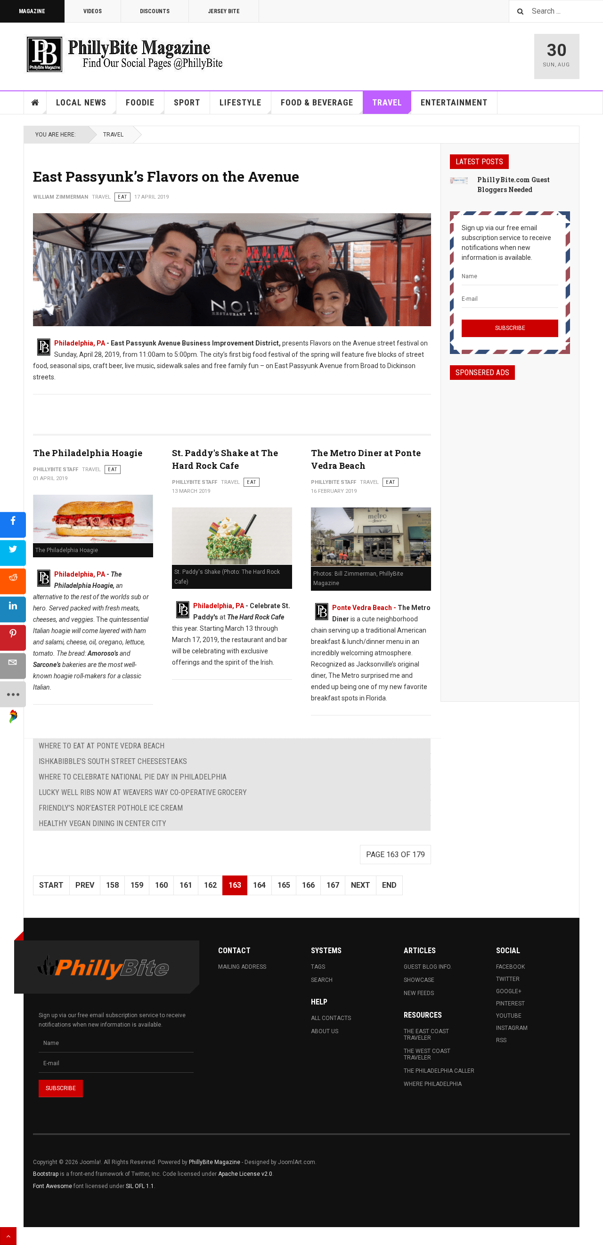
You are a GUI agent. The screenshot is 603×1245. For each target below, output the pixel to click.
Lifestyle (240, 102)
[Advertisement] (510, 532)
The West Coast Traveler (427, 1054)
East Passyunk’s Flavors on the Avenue (166, 176)
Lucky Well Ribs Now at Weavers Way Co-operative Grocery (143, 792)
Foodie (140, 102)
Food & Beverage (317, 102)
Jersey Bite (224, 11)
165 (283, 885)
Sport (187, 102)
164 (259, 885)
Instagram (512, 1028)
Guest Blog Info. (428, 967)
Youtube (509, 1015)
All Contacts (331, 1018)
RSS (501, 1040)
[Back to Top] (8, 1236)
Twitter (508, 979)
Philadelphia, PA (79, 343)
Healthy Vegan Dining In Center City (102, 823)
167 (332, 885)
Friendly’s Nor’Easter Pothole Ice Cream (111, 807)
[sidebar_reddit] (13, 581)
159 (136, 885)
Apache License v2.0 (245, 1174)
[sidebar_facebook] (13, 525)
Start (51, 885)
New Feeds (419, 993)
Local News (81, 102)
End (389, 885)
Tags (318, 967)
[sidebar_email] (13, 666)
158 (112, 885)
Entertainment (454, 102)
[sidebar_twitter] (13, 553)
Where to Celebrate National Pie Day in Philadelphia (133, 776)
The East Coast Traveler (426, 1034)
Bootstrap (45, 1174)
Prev (84, 885)
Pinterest (510, 1003)
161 (185, 885)
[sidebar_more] (13, 694)
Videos (92, 11)
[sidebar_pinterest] (13, 638)
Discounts (155, 11)
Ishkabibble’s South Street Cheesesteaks (113, 761)
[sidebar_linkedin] (13, 609)
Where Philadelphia (433, 1084)
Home (35, 102)
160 (161, 885)
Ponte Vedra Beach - (365, 607)
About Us (324, 1031)
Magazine (32, 11)
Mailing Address (242, 967)
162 (210, 885)
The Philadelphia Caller (439, 1071)
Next (360, 885)
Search (322, 980)
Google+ (509, 991)
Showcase (419, 980)
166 (308, 885)
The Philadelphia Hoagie (87, 452)
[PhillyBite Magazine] (124, 54)
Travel (387, 102)
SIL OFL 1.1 (140, 1186)
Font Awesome (52, 1186)
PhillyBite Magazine (214, 1162)
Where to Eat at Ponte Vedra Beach (101, 745)
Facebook (510, 967)
